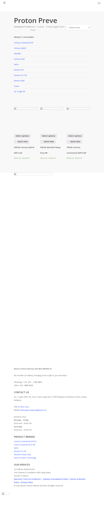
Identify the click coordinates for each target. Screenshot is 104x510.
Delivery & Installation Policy (55, 479)
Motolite (17, 53)
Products (40, 27)
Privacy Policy (27, 482)
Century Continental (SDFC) (25, 441)
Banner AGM (19, 80)
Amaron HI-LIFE (20, 75)
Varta (16, 64)
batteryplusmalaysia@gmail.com (33, 410)
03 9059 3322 (23, 407)
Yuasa (16, 86)
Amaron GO (19, 70)
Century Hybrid (20, 48)
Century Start (19, 59)
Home (33, 27)
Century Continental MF (23, 42)
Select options (22, 136)
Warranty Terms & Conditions (27, 479)
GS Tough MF (19, 91)
